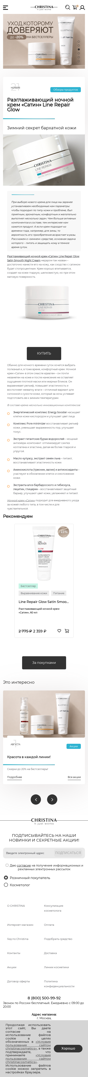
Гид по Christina (17, 939)
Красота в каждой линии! (29, 757)
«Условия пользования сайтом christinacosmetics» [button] (28, 1045)
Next (52, 799)
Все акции (74, 777)
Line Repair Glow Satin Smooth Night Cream (44, 602)
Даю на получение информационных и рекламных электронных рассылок (46, 867)
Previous (36, 799)
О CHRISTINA (16, 905)
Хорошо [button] (68, 1048)
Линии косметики (56, 967)
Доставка (50, 953)
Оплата (49, 924)
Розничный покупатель (30, 878)
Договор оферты (18, 981)
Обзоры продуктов (65, 89)
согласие (24, 865)
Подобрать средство (58, 939)
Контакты (13, 953)
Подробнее (14, 777)
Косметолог (20, 885)
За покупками (44, 663)
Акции (74, 746)
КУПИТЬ (44, 353)
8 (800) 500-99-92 (44, 998)
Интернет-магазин (20, 924)
